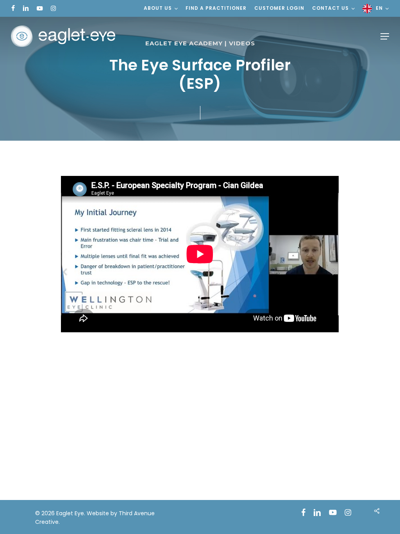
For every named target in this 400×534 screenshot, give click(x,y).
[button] (384, 36)
